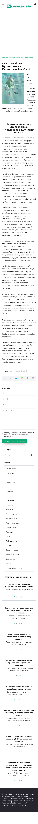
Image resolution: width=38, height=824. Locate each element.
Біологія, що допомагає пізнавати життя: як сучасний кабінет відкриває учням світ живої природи (19, 766)
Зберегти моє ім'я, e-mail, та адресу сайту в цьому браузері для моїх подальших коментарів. (19, 434)
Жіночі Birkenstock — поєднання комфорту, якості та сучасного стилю (19, 712)
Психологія (10, 536)
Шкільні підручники (14, 568)
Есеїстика (10, 500)
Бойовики (10, 473)
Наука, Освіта (11, 518)
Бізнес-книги (11, 469)
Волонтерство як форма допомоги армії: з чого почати (19, 585)
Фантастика (11, 559)
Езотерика (10, 496)
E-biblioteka (6, 57)
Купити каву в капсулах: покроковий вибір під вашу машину (19, 636)
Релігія (8, 545)
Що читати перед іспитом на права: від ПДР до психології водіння (19, 738)
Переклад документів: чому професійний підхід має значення (19, 662)
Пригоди (9, 532)
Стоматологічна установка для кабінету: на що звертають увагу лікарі (19, 610)
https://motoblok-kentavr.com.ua (14, 805)
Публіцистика (11, 541)
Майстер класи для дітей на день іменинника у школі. (19, 688)
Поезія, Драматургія (14, 527)
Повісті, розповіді (13, 523)
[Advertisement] (19, 36)
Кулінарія (9, 509)
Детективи (10, 482)
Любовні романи (13, 514)
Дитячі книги (11, 487)
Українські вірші (12, 555)
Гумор (8, 478)
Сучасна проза (12, 550)
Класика (9, 505)
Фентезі (9, 564)
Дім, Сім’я (9, 491)
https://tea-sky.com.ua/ (18, 803)
